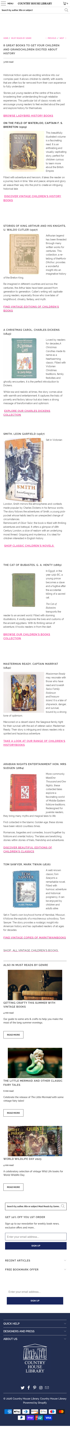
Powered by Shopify (35, 1402)
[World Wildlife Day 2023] (34, 1141)
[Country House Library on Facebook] (28, 1388)
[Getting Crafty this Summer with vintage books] (34, 985)
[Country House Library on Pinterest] (34, 1388)
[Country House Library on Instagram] (40, 1388)
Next (62, 38)
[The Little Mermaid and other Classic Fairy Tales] (34, 1063)
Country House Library (26, 1398)
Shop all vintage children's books (30, 950)
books (61, 937)
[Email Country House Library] (47, 1388)
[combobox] (35, 10)
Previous (51, 38)
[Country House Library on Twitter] (22, 1388)
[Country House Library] (35, 3)
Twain (51, 937)
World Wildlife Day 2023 (22, 1158)
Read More (13, 1035)
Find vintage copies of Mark (25, 937)
